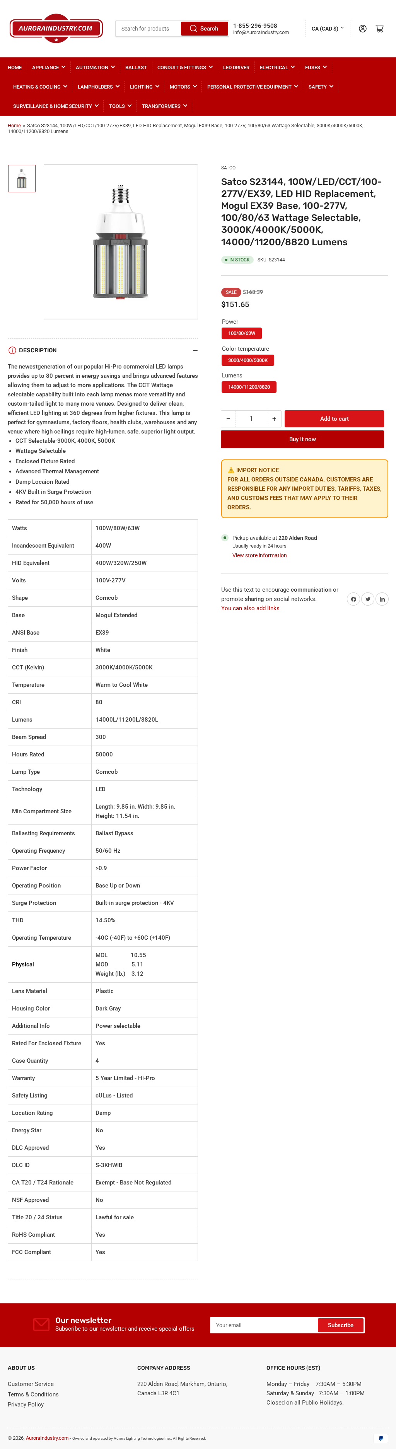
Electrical (274, 67)
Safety (318, 87)
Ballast (136, 67)
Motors (180, 87)
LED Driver (236, 67)
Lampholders (95, 87)
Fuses (312, 67)
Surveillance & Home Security (52, 106)
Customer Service (31, 1384)
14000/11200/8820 (249, 387)
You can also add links (250, 608)
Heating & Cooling (37, 87)
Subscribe (340, 1325)
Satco (228, 168)
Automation (92, 67)
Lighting (141, 87)
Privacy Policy (26, 1404)
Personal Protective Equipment (249, 87)
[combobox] (172, 28)
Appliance (45, 67)
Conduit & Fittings (181, 67)
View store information (259, 555)
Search (209, 28)
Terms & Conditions (33, 1394)
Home (15, 67)
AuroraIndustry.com (47, 1438)
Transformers (161, 106)
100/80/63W (241, 333)
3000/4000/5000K (248, 360)
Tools (117, 106)
